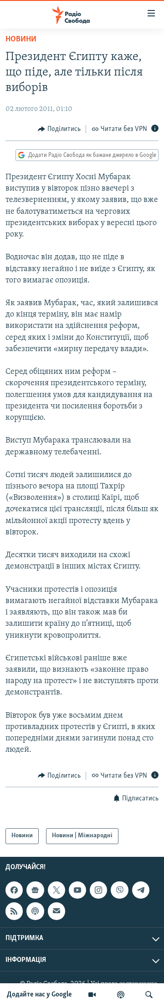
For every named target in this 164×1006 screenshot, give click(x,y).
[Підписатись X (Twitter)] (56, 890)
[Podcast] (35, 911)
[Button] (59, 129)
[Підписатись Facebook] (14, 890)
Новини (20, 39)
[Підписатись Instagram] (98, 890)
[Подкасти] (120, 994)
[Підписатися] (56, 911)
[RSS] (14, 911)
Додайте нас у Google (39, 994)
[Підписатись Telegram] (140, 890)
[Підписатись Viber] (119, 890)
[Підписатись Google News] (35, 890)
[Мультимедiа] (92, 994)
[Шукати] (149, 994)
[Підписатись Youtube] (77, 890)
